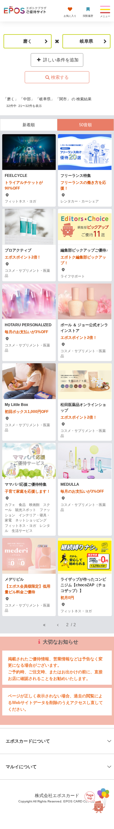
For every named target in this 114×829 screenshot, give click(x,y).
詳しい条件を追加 (60, 59)
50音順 (85, 124)
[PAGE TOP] (96, 800)
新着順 (28, 124)
